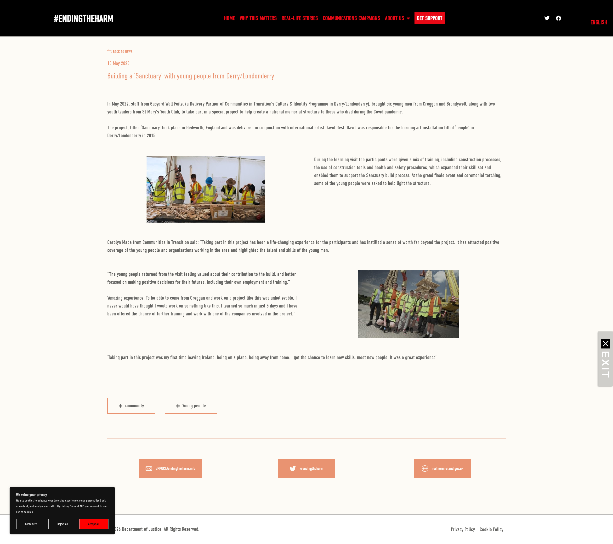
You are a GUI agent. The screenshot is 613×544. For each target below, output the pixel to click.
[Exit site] (605, 344)
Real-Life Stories (300, 18)
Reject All (62, 524)
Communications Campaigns (351, 18)
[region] (62, 510)
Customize (31, 524)
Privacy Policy (463, 529)
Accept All (93, 524)
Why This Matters (258, 18)
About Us (394, 18)
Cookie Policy (491, 529)
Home (229, 18)
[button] (552, 18)
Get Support (429, 18)
